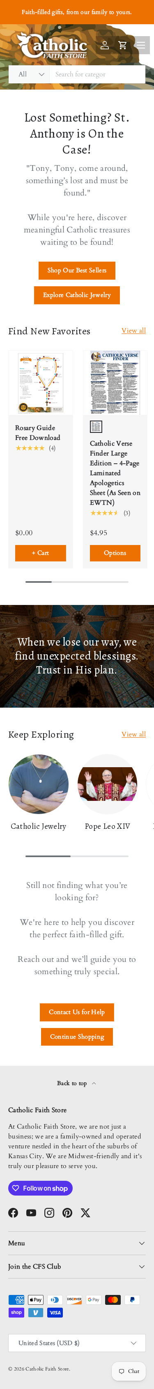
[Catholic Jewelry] (39, 784)
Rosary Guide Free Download (37, 432)
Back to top (73, 1083)
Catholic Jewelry (39, 826)
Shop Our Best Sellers (77, 270)
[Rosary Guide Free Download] (41, 383)
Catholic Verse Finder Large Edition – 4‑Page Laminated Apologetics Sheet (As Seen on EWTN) (115, 473)
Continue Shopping (77, 1037)
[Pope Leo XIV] (108, 784)
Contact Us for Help (77, 1012)
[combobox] (77, 74)
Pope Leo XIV (107, 826)
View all (134, 330)
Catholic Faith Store (47, 1369)
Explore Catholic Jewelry (77, 295)
